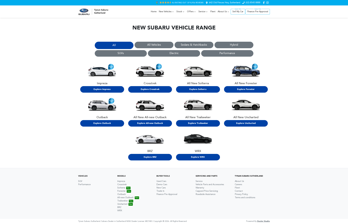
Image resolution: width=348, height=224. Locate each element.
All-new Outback (125, 198)
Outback (121, 194)
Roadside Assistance (205, 194)
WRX (119, 211)
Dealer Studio (263, 221)
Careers (238, 185)
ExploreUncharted (246, 123)
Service (201, 12)
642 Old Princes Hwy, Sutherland (224, 3)
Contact (239, 191)
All (114, 45)
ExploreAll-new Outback (150, 123)
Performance (227, 53)
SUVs (121, 53)
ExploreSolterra (197, 89)
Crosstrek (122, 185)
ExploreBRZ (150, 157)
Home (154, 12)
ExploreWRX (198, 157)
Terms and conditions (245, 198)
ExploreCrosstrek (150, 89)
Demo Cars (161, 185)
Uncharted (122, 204)
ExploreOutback (102, 123)
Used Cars (161, 181)
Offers (190, 12)
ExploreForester (246, 89)
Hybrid (234, 45)
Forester (121, 191)
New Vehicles (165, 12)
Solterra (121, 188)
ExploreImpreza (102, 89)
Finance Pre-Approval (257, 12)
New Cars (161, 188)
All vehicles (154, 45)
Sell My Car (237, 12)
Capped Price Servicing (207, 191)
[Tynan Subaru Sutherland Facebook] (264, 2)
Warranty (200, 188)
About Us (222, 12)
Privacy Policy (241, 194)
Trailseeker (122, 201)
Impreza (121, 181)
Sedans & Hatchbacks (194, 45)
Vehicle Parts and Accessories (210, 185)
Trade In (160, 191)
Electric (174, 53)
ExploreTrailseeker (198, 123)
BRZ (119, 207)
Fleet (212, 12)
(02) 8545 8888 (253, 3)
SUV (80, 181)
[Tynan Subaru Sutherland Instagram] (268, 2)
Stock (179, 12)
